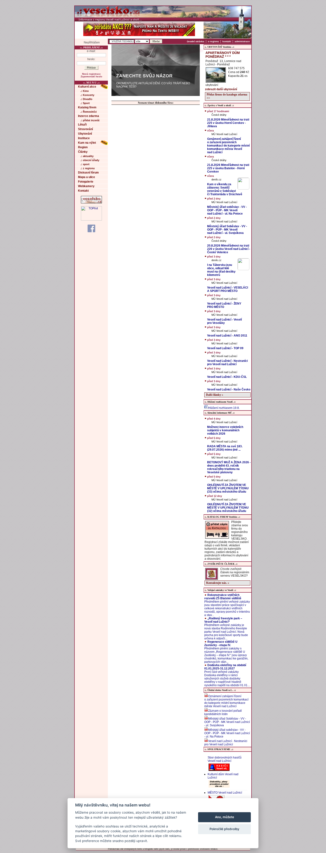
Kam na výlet (87, 142)
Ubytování (85, 133)
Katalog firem (87, 107)
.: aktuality (87, 156)
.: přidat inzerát (90, 120)
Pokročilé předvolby (224, 829)
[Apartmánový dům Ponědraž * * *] (215, 81)
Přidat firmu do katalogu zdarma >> (227, 96)
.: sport (84, 164)
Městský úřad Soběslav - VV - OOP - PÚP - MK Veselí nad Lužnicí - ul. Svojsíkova (227, 722)
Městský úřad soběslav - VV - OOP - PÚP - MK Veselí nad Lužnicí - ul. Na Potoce (227, 733)
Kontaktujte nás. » (217, 582)
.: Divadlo (86, 99)
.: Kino (84, 91)
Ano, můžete (224, 817)
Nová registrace (91, 74)
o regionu (213, 41)
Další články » (214, 394)
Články (83, 151)
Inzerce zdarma (88, 116)
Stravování (85, 129)
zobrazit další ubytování (221, 89)
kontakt (226, 41)
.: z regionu (87, 168)
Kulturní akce (87, 86)
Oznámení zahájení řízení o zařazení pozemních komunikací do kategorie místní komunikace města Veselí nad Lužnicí (226, 701)
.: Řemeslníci (88, 111)
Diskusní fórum (88, 172)
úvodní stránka (195, 41)
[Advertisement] (271, 77)
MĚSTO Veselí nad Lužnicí (225, 792)
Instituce (84, 138)
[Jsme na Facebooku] (91, 228)
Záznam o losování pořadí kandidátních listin (223, 712)
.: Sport (85, 103)
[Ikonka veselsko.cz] (91, 202)
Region (83, 147)
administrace (242, 41)
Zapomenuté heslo (91, 76)
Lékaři (82, 124)
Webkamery (86, 186)
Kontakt (83, 190)
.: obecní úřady (89, 160)
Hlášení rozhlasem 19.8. (224, 408)
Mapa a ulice (86, 177)
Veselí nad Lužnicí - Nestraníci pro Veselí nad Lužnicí (225, 742)
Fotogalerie (85, 181)
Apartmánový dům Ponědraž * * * (222, 54)
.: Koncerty (87, 95)
